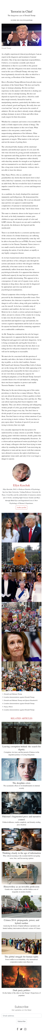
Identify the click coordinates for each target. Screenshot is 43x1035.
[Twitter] (21, 1029)
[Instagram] (25, 1029)
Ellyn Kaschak (26, 20)
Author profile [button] (21, 507)
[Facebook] (17, 1029)
